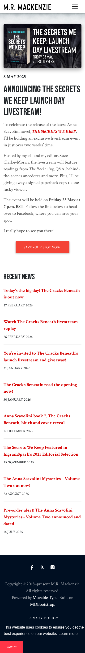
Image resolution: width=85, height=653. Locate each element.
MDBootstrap (42, 604)
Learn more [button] (68, 634)
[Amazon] (45, 568)
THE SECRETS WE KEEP (54, 131)
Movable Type (45, 598)
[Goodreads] (53, 568)
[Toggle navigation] (74, 6)
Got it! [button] (12, 647)
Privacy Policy (42, 618)
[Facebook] (35, 568)
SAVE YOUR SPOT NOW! (42, 247)
